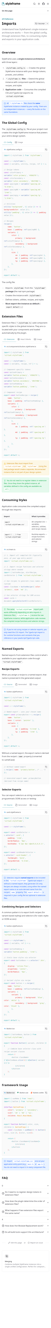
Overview (8, 52)
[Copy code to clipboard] (46, 149)
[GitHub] (43, 4)
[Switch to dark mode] (39, 4)
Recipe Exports (10, 669)
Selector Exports (11, 789)
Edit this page (16, 1243)
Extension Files (12, 316)
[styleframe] (11, 3)
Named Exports (13, 649)
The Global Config (14, 123)
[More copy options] (47, 23)
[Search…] (34, 4)
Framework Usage (15, 1085)
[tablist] (25, 142)
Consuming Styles (14, 500)
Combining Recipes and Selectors (21, 906)
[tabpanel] (25, 212)
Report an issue (36, 1243)
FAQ (5, 1178)
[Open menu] (48, 4)
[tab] (7, 142)
